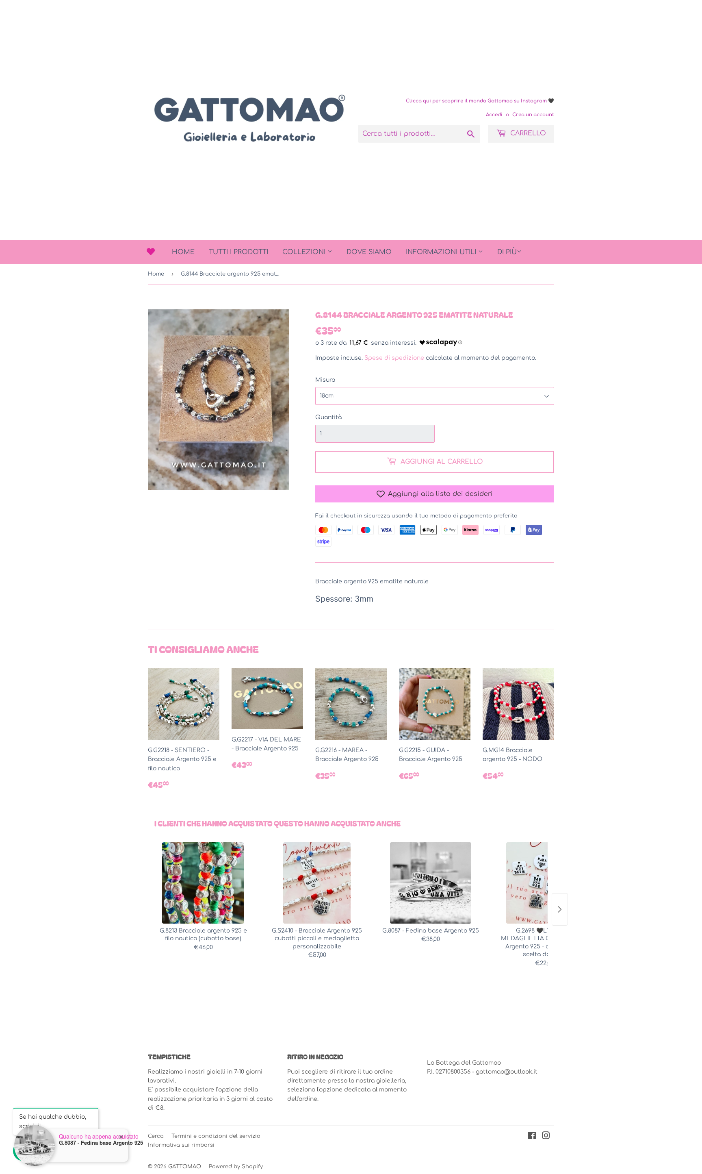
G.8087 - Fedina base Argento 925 (101, 1142)
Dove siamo (369, 252)
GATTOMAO (184, 1167)
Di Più (507, 252)
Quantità (328, 417)
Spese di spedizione (394, 358)
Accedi (494, 114)
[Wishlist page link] (151, 251)
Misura (325, 380)
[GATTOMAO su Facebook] (532, 1137)
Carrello (527, 133)
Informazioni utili (442, 252)
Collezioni (304, 252)
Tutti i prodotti (238, 252)
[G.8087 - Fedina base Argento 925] (430, 883)
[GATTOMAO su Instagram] (546, 1137)
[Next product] (560, 909)
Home (183, 252)
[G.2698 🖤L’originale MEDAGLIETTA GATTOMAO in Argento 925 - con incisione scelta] (544, 883)
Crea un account (533, 114)
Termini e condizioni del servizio (215, 1136)
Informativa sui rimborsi (181, 1145)
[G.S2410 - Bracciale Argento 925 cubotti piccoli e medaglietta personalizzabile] (317, 883)
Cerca (156, 1136)
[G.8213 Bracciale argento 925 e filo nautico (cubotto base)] (203, 883)
